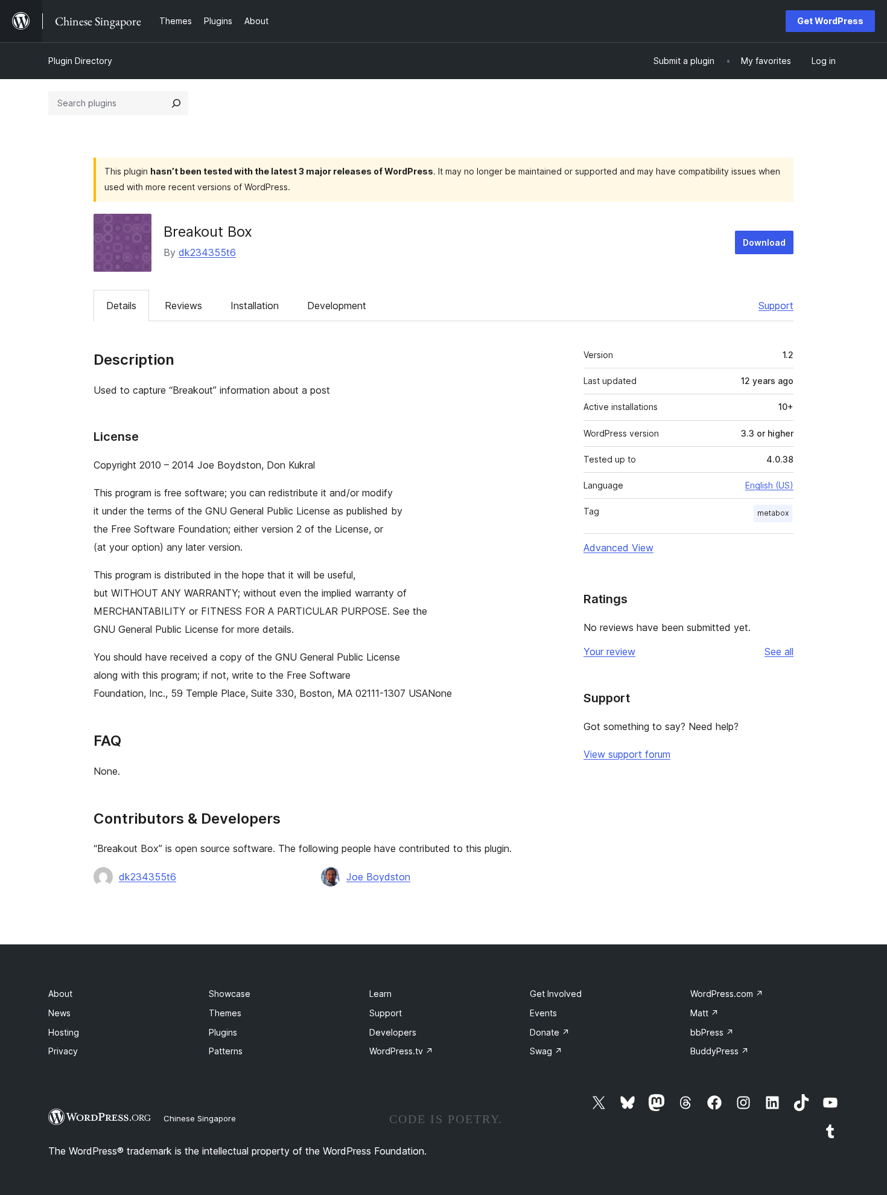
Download (764, 242)
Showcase (229, 993)
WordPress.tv (401, 1051)
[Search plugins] (176, 103)
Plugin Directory (80, 61)
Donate (550, 1032)
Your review (609, 652)
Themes (225, 1013)
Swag (546, 1051)
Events (543, 1013)
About (60, 993)
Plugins (223, 1032)
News (59, 1013)
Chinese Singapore (200, 1118)
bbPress (712, 1032)
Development (336, 306)
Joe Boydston (378, 877)
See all (779, 652)
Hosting (63, 1032)
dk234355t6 (207, 252)
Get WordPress (830, 21)
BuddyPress (719, 1051)
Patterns (226, 1051)
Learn (380, 993)
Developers (392, 1032)
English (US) (769, 485)
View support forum (626, 754)
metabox (773, 512)
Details (121, 306)
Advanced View (618, 548)
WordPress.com (726, 993)
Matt (704, 1013)
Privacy (63, 1051)
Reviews (183, 306)
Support (775, 306)
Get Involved (556, 993)
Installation (254, 306)
